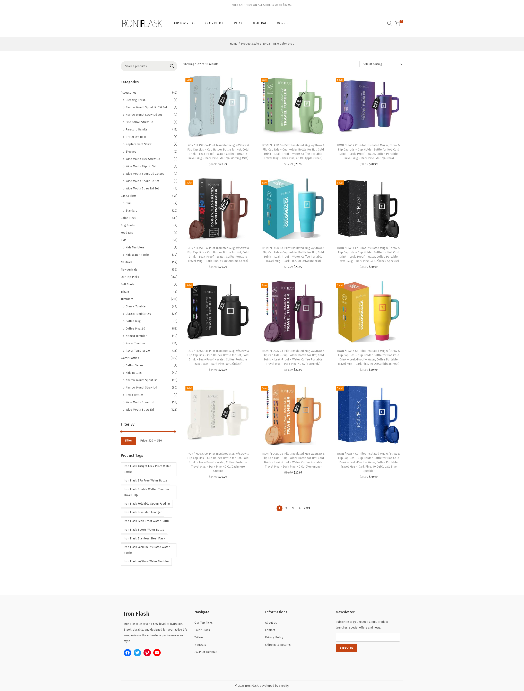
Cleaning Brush (136, 100)
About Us (271, 622)
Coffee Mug (133, 321)
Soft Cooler (128, 284)
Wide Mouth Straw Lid (140, 409)
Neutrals (126, 262)
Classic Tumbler (136, 306)
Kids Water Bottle (137, 255)
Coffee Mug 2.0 (135, 328)
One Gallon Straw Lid (139, 122)
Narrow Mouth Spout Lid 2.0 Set (146, 107)
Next (307, 508)
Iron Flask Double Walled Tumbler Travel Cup (146, 492)
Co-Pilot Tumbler (205, 652)
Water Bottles (130, 358)
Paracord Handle (136, 129)
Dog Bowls (128, 225)
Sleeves (131, 151)
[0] (397, 23)
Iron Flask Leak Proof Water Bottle (147, 521)
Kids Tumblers (135, 247)
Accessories (128, 92)
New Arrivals (129, 269)
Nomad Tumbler (136, 336)
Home (233, 43)
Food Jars (127, 232)
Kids (123, 240)
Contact (270, 630)
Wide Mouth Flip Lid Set (141, 166)
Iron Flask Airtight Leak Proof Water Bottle (147, 469)
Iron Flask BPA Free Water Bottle (145, 480)
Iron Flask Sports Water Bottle (144, 529)
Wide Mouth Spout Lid (140, 402)
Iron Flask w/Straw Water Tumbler (146, 561)
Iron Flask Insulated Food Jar (143, 512)
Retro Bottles (134, 395)
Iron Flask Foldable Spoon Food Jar (147, 503)
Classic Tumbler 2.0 (138, 314)
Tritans (125, 291)
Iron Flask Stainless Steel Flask (144, 538)
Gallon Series (134, 365)
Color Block (128, 218)
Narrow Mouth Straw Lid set (144, 115)
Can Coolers (129, 196)
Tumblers (127, 299)
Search (172, 66)
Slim (128, 203)
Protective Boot (136, 137)
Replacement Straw (138, 144)
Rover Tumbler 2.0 (138, 350)
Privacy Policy (274, 637)
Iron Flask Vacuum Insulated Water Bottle (147, 550)
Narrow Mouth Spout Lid (141, 380)
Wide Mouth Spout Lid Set (142, 181)
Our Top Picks (130, 277)
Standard (131, 210)
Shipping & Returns (278, 645)
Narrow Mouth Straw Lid (141, 387)
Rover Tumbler (135, 343)
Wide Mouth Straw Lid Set (142, 188)
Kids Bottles (134, 373)
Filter (128, 440)
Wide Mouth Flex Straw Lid (143, 159)
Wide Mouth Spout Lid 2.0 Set (145, 174)
